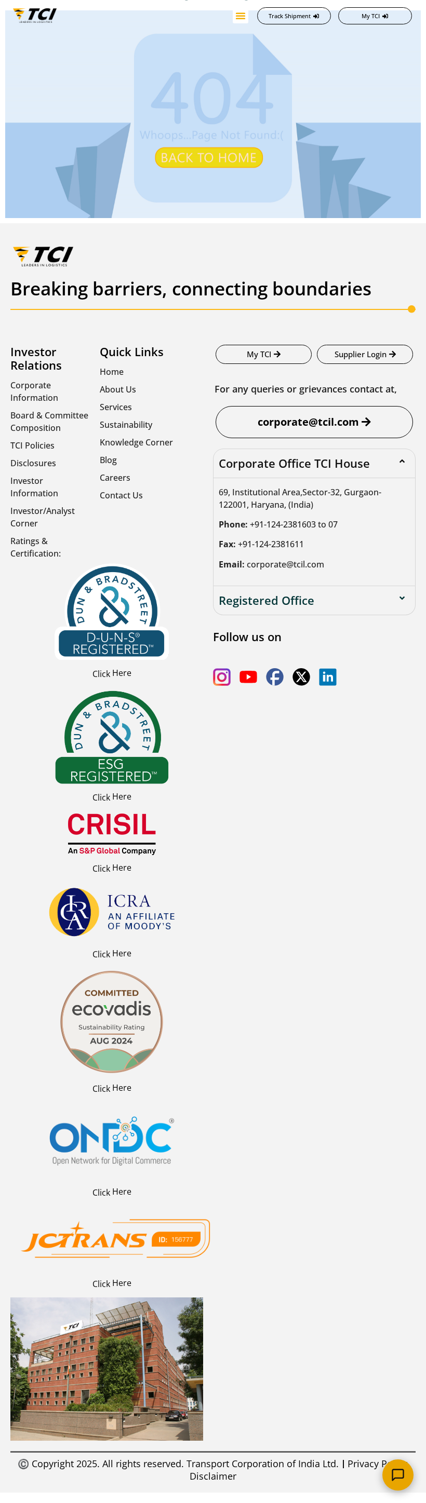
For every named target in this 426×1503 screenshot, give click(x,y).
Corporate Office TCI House (294, 463)
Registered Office (266, 600)
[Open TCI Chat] (398, 1475)
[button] (240, 15)
